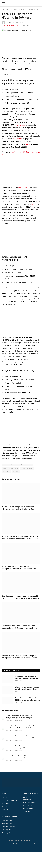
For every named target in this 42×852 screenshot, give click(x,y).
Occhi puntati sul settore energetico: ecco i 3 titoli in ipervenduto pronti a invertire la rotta (20, 597)
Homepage (5, 9)
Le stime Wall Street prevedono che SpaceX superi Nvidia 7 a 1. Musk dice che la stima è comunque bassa (20, 728)
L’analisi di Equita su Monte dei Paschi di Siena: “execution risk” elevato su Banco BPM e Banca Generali (21, 738)
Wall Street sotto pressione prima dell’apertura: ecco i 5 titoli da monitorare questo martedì (19, 568)
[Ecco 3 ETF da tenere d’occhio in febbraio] (21, 41)
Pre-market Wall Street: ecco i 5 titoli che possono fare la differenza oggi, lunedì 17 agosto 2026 (18, 628)
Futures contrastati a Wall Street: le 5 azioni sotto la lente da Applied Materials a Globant (20, 537)
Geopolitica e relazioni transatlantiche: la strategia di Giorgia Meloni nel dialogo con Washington (19, 718)
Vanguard (16, 471)
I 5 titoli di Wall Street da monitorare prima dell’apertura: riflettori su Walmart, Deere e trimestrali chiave (19, 657)
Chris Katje (11, 22)
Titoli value (6, 471)
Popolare (7, 670)
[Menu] (3, 3)
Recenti (16, 670)
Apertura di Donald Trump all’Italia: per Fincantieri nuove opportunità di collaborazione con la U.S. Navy (18, 758)
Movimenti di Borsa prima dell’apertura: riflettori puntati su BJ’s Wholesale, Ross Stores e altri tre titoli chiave (18, 509)
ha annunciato (20, 125)
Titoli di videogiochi (27, 468)
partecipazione (24, 188)
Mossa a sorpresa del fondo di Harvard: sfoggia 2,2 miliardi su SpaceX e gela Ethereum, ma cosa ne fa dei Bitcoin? (27, 679)
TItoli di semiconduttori (10, 468)
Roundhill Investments (24, 465)
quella (28, 144)
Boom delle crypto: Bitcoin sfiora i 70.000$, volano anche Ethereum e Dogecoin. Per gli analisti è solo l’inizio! (27, 701)
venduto (34, 204)
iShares (12, 465)
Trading (12, 9)
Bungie (5, 465)
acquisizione (17, 139)
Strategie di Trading (20, 9)
